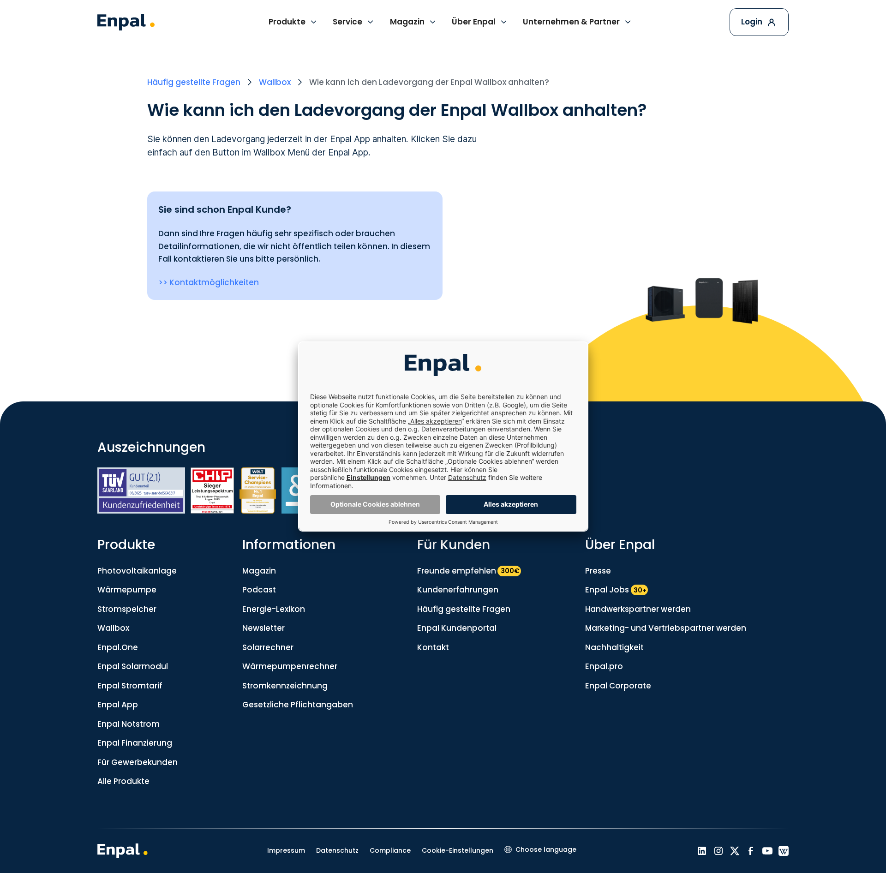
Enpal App (117, 704)
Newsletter (263, 628)
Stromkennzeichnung (285, 685)
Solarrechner (267, 647)
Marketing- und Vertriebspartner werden (665, 628)
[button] (293, 22)
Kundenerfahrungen (457, 589)
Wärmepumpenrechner (289, 666)
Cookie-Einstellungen (457, 850)
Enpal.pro (604, 666)
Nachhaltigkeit (614, 647)
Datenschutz (337, 850)
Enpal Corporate (618, 685)
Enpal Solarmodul (132, 666)
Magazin (259, 570)
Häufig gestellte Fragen (463, 609)
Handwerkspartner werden (638, 609)
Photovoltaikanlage (137, 570)
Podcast (259, 589)
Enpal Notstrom (128, 723)
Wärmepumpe (126, 589)
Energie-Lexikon (273, 609)
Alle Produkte (123, 781)
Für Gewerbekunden (137, 762)
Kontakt (433, 647)
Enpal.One (117, 647)
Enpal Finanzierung (134, 742)
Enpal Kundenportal (457, 628)
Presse (598, 570)
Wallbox (113, 628)
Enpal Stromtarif (129, 685)
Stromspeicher (126, 609)
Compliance (390, 850)
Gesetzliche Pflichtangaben (297, 704)
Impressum (286, 850)
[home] (126, 22)
